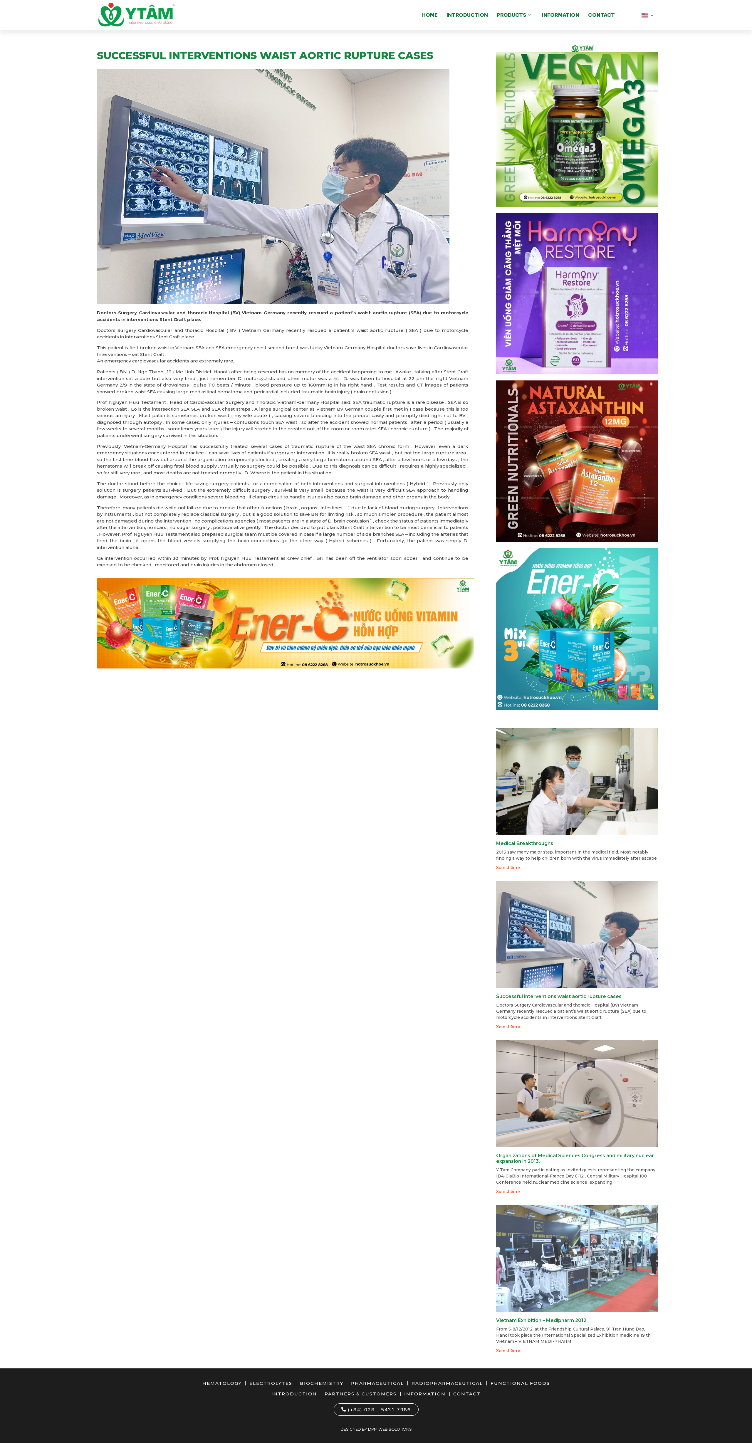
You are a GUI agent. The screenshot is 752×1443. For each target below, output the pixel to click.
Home (430, 15)
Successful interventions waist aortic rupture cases (559, 996)
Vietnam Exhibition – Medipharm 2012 (541, 1320)
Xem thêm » (508, 867)
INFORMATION (560, 15)
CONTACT (601, 15)
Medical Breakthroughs (524, 843)
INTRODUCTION (467, 15)
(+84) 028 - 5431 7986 (379, 1409)
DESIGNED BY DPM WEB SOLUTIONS (376, 1429)
